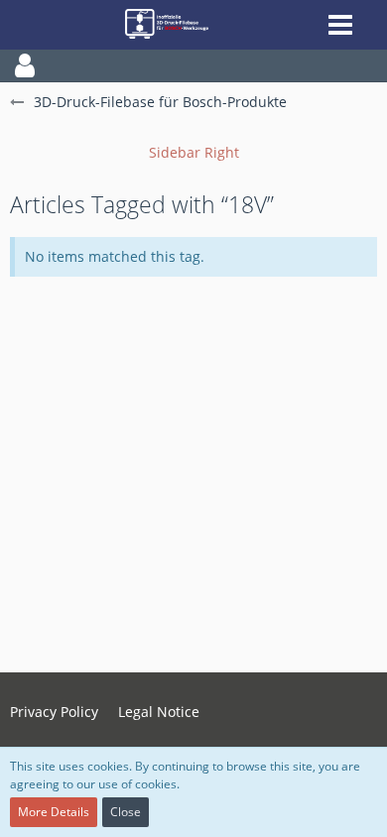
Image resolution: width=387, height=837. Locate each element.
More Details (53, 811)
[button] (193, 65)
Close (125, 811)
